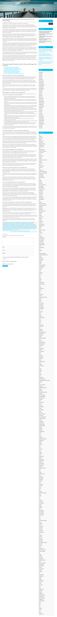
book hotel (40, 212)
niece (40, 447)
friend (40, 313)
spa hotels (40, 538)
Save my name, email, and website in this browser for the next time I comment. (15, 257)
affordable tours (41, 145)
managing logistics (27, 226)
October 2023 (41, 121)
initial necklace (41, 365)
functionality (16, 225)
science (40, 504)
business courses (42, 224)
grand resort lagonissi (42, 332)
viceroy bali (41, 584)
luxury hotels (41, 415)
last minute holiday (42, 394)
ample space (7, 222)
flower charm (41, 311)
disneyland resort (41, 283)
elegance (26, 224)
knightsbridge (41, 377)
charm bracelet (41, 237)
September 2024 (41, 105)
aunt (39, 168)
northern (40, 451)
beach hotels (41, 191)
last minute (40, 393)
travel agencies (41, 565)
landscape (40, 390)
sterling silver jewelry (42, 549)
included (31, 225)
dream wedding (22, 224)
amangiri (40, 158)
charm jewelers (41, 240)
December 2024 (41, 101)
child (40, 248)
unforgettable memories (9, 229)
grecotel (40, 336)
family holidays (41, 302)
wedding (40, 592)
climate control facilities (30, 222)
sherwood (40, 507)
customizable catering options (14, 224)
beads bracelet (41, 199)
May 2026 (40, 76)
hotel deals (40, 358)
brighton (40, 219)
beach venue (41, 193)
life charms (40, 405)
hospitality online (41, 351)
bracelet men (41, 216)
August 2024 (41, 107)
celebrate (17, 222)
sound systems (5, 228)
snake (40, 521)
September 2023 (41, 123)
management (41, 421)
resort (40, 494)
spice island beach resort (43, 542)
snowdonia (40, 523)
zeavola (40, 612)
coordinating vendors (24, 223)
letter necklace (41, 402)
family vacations (41, 307)
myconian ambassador (42, 438)
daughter (40, 273)
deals (40, 276)
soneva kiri (40, 529)
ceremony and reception (23, 222)
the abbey (40, 555)
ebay (40, 292)
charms (40, 245)
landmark (40, 389)
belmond (40, 202)
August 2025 (41, 89)
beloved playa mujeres (42, 205)
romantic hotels (41, 502)
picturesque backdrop (14, 227)
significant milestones (33, 227)
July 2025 (40, 91)
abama (40, 139)
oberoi (40, 454)
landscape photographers (43, 392)
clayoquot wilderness (42, 253)
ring (39, 497)
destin (40, 278)
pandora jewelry (41, 460)
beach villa (40, 194)
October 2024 (41, 104)
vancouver (40, 581)
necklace (40, 441)
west (39, 602)
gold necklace (41, 326)
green (40, 339)
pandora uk (41, 462)
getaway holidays (42, 317)
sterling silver (41, 548)
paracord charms (41, 463)
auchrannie (41, 167)
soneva (40, 524)
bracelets (40, 218)
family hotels (41, 304)
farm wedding (41, 308)
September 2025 (41, 88)
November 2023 (41, 120)
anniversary (41, 162)
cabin (40, 228)
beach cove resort (42, 189)
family (40, 301)
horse (40, 346)
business (40, 222)
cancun (40, 231)
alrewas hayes (41, 152)
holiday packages (42, 343)
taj (39, 552)
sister (40, 516)
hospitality (40, 349)
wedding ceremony (42, 594)
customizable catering (6, 224)
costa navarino (41, 259)
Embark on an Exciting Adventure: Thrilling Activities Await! (46, 37)
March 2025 (41, 97)
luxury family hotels (42, 413)
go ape (40, 321)
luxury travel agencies (42, 416)
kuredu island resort (42, 378)
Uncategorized (41, 575)
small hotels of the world (43, 520)
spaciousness (10, 228)
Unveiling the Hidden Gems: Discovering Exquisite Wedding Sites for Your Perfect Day (23, 231)
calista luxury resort (42, 229)
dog (39, 285)
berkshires (40, 206)
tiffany (40, 561)
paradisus (40, 466)
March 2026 (41, 79)
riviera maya (41, 501)
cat (39, 234)
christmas (40, 250)
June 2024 (40, 110)
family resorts (41, 305)
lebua (40, 400)
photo (40, 475)
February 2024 (41, 116)
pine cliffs (40, 481)
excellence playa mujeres (43, 297)
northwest (40, 453)
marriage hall (32, 226)
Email (3, 250)
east (39, 291)
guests (29, 225)
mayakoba (40, 428)
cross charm (41, 267)
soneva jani (41, 527)
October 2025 (41, 86)
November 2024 (41, 102)
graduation (40, 329)
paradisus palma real (42, 467)
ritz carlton (40, 500)
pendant (40, 472)
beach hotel (41, 190)
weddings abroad (41, 600)
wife (39, 605)
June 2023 (40, 127)
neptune (40, 443)
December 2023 (41, 118)
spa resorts (40, 539)
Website (3, 253)
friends (40, 314)
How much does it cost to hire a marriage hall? (11, 67)
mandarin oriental (42, 424)
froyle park (40, 316)
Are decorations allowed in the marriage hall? (11, 70)
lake (39, 383)
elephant (40, 295)
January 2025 (41, 100)
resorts (40, 495)
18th (39, 135)
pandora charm (41, 459)
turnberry (40, 570)
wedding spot (41, 599)
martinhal (40, 427)
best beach (40, 208)
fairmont (40, 298)
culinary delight (30, 223)
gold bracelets (41, 324)
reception (40, 491)
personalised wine (42, 473)
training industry (41, 564)
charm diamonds (41, 238)
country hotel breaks (42, 264)
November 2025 (41, 85)
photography (41, 476)
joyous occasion (8, 226)
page (39, 53)
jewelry (40, 371)
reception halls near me (42, 492)
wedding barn (41, 593)
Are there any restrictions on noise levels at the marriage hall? (14, 73)
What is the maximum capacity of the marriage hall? (12, 71)
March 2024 (41, 114)
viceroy (40, 583)
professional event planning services (23, 227)
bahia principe (41, 175)
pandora (40, 457)
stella (40, 546)
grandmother (41, 335)
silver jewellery (41, 513)
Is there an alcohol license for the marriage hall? (11, 72)
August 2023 (41, 124)
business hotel (41, 225)
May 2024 (40, 111)
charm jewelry (41, 241)
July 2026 (40, 73)
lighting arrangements (19, 226)
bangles (40, 180)
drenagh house (41, 288)
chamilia (40, 235)
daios (40, 270)
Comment (4, 236)
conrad (40, 256)
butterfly (40, 226)
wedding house (41, 596)
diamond (40, 279)
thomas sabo (41, 558)
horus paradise (41, 348)
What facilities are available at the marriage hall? (12, 68)
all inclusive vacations (42, 151)
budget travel (41, 221)
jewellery (40, 370)
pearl (40, 470)
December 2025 (41, 83)
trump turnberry (41, 568)
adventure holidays (42, 143)
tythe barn (40, 571)
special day (14, 228)
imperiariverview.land (10, 2)
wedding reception (42, 597)
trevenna (40, 567)
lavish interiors (13, 226)
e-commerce (41, 61)
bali (39, 178)
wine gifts (40, 608)
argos (40, 164)
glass (40, 319)
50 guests (40, 136)
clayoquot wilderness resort (43, 254)
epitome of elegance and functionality (8, 225)
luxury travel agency (42, 418)
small (40, 519)
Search (40, 20)
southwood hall (41, 532)
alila (39, 148)
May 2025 (40, 94)
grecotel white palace (42, 337)
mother (40, 435)
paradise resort (41, 465)
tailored (24, 228)
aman (40, 153)
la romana (40, 381)
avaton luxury (41, 170)
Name (3, 247)
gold (39, 323)
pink (39, 482)
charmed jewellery (42, 244)
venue (14, 229)
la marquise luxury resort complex (44, 380)
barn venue (41, 183)
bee (39, 200)
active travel (41, 142)
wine (40, 606)
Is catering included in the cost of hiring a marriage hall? (13, 69)
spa (39, 533)
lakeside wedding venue (43, 387)
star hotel (40, 545)
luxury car (40, 412)
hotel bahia (41, 355)
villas (40, 587)
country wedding (41, 266)
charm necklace (41, 243)
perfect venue (8, 227)
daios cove (40, 272)
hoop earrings (41, 345)
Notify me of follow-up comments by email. (9, 261)
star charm (40, 543)
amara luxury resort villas (43, 159)
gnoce (40, 320)
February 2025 (41, 98)
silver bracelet (41, 510)
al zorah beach (41, 146)
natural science (41, 440)
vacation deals (41, 580)
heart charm (41, 340)
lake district (41, 386)
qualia (40, 486)
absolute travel (41, 140)
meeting (40, 432)
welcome (17, 229)
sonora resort (41, 530)
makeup (40, 419)
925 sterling (41, 137)
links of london (41, 406)
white (40, 603)
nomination (41, 448)
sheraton (40, 505)
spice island (41, 540)
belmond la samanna (42, 203)
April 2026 (40, 78)
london (40, 411)
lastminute (40, 399)
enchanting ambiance (31, 224)
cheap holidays (41, 247)
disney (40, 281)
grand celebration (21, 225)
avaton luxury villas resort (43, 172)
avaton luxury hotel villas (43, 171)
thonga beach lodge (42, 559)
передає (40, 49)
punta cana (41, 485)
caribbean (40, 232)
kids (39, 375)
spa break (40, 535)
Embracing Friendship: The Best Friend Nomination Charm (45, 42)
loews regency (41, 409)
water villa (40, 590)
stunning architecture (19, 228)
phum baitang (41, 478)
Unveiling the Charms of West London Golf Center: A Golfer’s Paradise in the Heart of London (45, 51)
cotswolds (40, 260)
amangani (40, 156)
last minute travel (41, 397)
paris (40, 469)
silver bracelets (41, 511)
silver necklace (41, 514)
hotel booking (41, 356)
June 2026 (40, 75)
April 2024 (40, 113)
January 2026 (41, 82)
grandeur (26, 225)
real (39, 489)
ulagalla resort (41, 574)
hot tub (40, 352)
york (39, 611)
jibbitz (40, 373)
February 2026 (41, 81)
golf (39, 327)
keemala (40, 374)
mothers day (41, 437)
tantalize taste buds (29, 228)
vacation (40, 578)
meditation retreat (41, 431)
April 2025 (40, 95)
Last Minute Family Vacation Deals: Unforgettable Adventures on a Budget (45, 58)
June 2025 (40, 92)
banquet (40, 181)
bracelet (40, 215)
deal (39, 275)
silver (40, 508)
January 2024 (41, 117)
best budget (41, 209)
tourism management (42, 562)
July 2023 (40, 126)
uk (39, 573)
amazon (40, 161)
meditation (40, 429)
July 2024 (40, 108)
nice (39, 446)
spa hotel (40, 536)
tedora (40, 554)
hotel (40, 354)
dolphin (40, 286)
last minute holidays (42, 396)
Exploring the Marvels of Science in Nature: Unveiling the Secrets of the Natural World (15, 230)
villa (39, 586)
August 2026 (41, 72)
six (39, 517)
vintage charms (41, 589)
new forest (40, 444)
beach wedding (41, 197)
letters (40, 403)
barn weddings (41, 187)
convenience (13, 223)
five (39, 310)
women (40, 609)
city (39, 251)
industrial (40, 364)
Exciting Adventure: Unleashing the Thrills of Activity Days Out (45, 34)
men (39, 434)
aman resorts (41, 155)
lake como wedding (42, 384)
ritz (39, 498)
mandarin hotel (41, 422)
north (40, 450)
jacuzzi (40, 368)
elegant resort (41, 294)
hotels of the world (42, 361)
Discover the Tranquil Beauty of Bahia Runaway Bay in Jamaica (45, 39)
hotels (40, 359)
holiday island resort (42, 342)
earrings (40, 289)
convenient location (18, 223)
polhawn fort (41, 484)
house (40, 362)
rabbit (40, 488)
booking (40, 213)
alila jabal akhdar (41, 149)
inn (39, 367)
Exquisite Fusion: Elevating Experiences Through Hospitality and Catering (45, 32)
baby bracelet (41, 174)
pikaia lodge (41, 479)
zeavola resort (41, 613)
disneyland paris (41, 282)
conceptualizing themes (6, 223)
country (40, 263)
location (40, 408)
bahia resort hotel (41, 177)
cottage (40, 262)
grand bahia (41, 330)
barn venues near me (42, 184)
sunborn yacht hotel (42, 551)
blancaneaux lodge (42, 210)
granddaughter (41, 333)
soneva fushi (41, 526)
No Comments (10, 22)
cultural (40, 269)
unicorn (40, 577)
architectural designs (12, 222)
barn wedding (41, 186)
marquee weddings (42, 425)
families (40, 300)
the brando (40, 557)
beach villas (41, 196)
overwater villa (41, 456)
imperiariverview (41, 57)
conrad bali (41, 257)
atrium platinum (41, 165)
